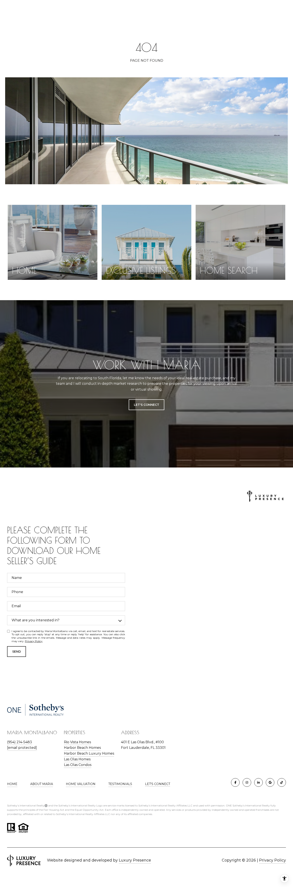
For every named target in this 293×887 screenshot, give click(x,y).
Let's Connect (157, 784)
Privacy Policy (33, 641)
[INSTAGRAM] (247, 782)
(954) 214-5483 (19, 742)
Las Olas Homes (77, 759)
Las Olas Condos (77, 765)
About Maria (41, 784)
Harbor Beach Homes (82, 748)
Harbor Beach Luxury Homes (89, 753)
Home (12, 784)
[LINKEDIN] (258, 782)
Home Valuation (80, 784)
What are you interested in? (35, 620)
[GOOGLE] (270, 782)
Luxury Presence (135, 860)
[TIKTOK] (281, 782)
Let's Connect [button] (146, 405)
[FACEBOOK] (235, 782)
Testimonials (120, 784)
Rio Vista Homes (77, 742)
